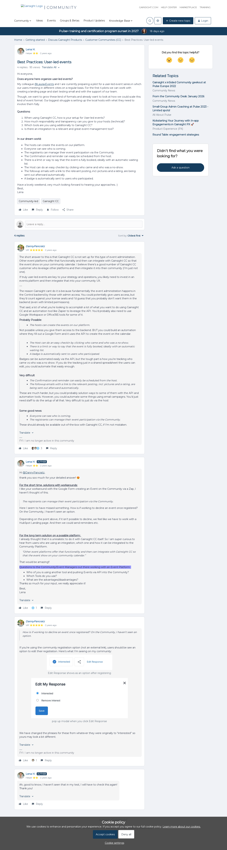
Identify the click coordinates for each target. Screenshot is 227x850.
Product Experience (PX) (168, 128)
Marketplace (188, 7)
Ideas (39, 20)
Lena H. (30, 49)
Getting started (35, 39)
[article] (79, 347)
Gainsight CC (51, 201)
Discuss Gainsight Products (65, 39)
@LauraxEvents (44, 84)
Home (18, 39)
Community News (164, 90)
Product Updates (94, 20)
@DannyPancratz (34, 472)
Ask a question (180, 167)
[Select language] (157, 20)
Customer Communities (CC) (103, 39)
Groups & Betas (69, 20)
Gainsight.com (148, 7)
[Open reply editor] (79, 224)
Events (51, 20)
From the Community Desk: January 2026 (178, 96)
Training (205, 7)
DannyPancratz (35, 246)
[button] (178, 20)
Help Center (169, 7)
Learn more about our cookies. (182, 826)
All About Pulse (162, 114)
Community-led (28, 201)
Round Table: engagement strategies (176, 134)
